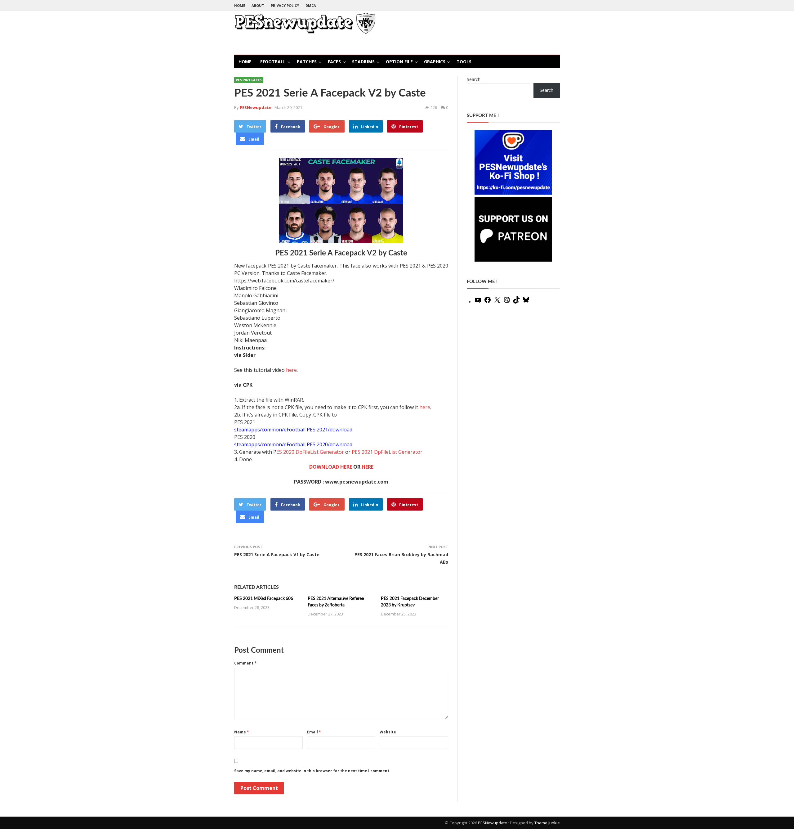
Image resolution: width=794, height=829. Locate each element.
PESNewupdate (492, 823)
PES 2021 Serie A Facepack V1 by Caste (276, 554)
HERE (367, 466)
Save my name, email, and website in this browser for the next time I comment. (312, 770)
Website (388, 732)
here (291, 370)
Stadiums (363, 62)
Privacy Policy (285, 5)
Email (314, 732)
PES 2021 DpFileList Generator (387, 451)
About (258, 5)
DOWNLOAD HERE (330, 466)
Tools (464, 62)
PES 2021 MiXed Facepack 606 (263, 599)
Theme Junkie (547, 823)
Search (473, 79)
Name (241, 732)
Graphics (434, 62)
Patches (307, 62)
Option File (399, 62)
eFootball (273, 62)
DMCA (311, 5)
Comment (245, 663)
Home (239, 5)
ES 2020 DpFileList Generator (310, 451)
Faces (334, 62)
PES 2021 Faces (249, 80)
